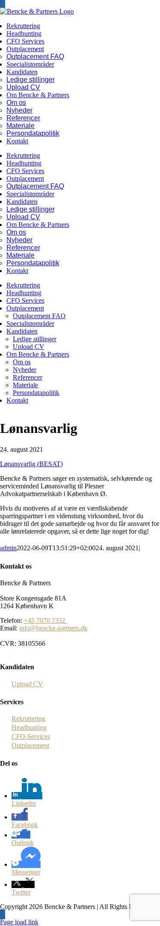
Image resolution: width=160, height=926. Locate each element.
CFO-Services (31, 736)
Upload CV (27, 684)
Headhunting (29, 727)
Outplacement (30, 745)
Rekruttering (28, 718)
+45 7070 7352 (45, 620)
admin (8, 548)
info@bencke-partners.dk (53, 628)
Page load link (19, 922)
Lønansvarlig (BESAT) (31, 463)
